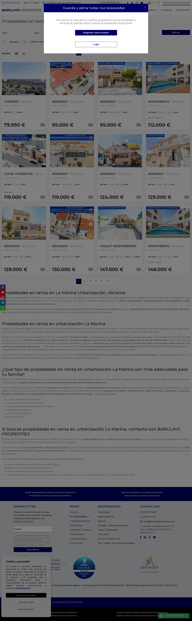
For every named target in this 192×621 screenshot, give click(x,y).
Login (96, 44)
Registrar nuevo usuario (96, 32)
